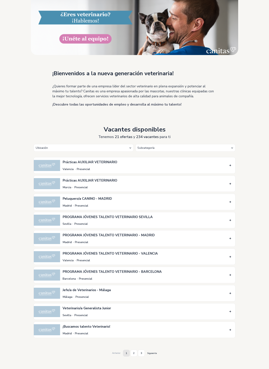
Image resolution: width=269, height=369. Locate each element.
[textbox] (83, 148)
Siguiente (152, 353)
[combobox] (84, 148)
